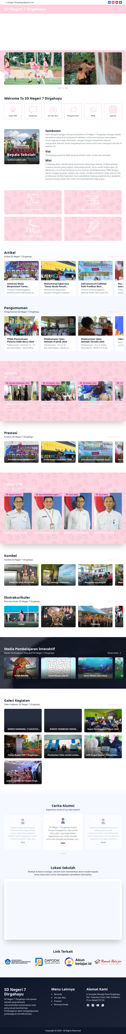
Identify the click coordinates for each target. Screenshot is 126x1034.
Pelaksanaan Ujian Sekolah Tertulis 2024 (92, 340)
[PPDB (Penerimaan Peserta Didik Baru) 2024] (21, 326)
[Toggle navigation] (120, 9)
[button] (59, 88)
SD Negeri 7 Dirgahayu (25, 9)
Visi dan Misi (60, 997)
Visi (48, 151)
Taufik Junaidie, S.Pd (15, 532)
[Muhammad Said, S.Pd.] (48, 511)
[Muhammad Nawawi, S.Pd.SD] (78, 511)
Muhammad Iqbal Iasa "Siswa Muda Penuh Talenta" (56, 285)
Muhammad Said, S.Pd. (46, 532)
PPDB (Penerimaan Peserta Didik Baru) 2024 (20, 340)
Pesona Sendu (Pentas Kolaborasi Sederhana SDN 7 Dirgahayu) (19, 404)
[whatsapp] (120, 2)
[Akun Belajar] (78, 962)
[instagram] (113, 2)
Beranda (58, 994)
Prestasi (58, 1001)
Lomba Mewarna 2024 (90, 404)
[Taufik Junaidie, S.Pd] (18, 511)
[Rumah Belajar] (108, 962)
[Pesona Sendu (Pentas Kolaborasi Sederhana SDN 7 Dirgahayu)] (21, 391)
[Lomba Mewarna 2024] (95, 391)
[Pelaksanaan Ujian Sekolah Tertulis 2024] (95, 326)
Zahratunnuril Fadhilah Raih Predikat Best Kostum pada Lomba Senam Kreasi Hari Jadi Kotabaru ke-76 (94, 285)
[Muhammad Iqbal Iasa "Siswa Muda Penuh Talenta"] (58, 270)
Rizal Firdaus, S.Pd (104, 532)
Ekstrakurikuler (61, 1004)
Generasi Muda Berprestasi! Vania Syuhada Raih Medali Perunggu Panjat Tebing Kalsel (20, 285)
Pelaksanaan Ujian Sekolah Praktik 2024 (55, 340)
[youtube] (116, 2)
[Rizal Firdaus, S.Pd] (108, 511)
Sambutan (53, 131)
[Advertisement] (63, 32)
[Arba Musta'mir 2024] (58, 391)
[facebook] (109, 2)
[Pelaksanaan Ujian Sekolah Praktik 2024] (58, 326)
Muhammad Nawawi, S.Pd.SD (76, 532)
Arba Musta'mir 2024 (52, 404)
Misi (48, 160)
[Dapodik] (48, 962)
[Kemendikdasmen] (18, 962)
